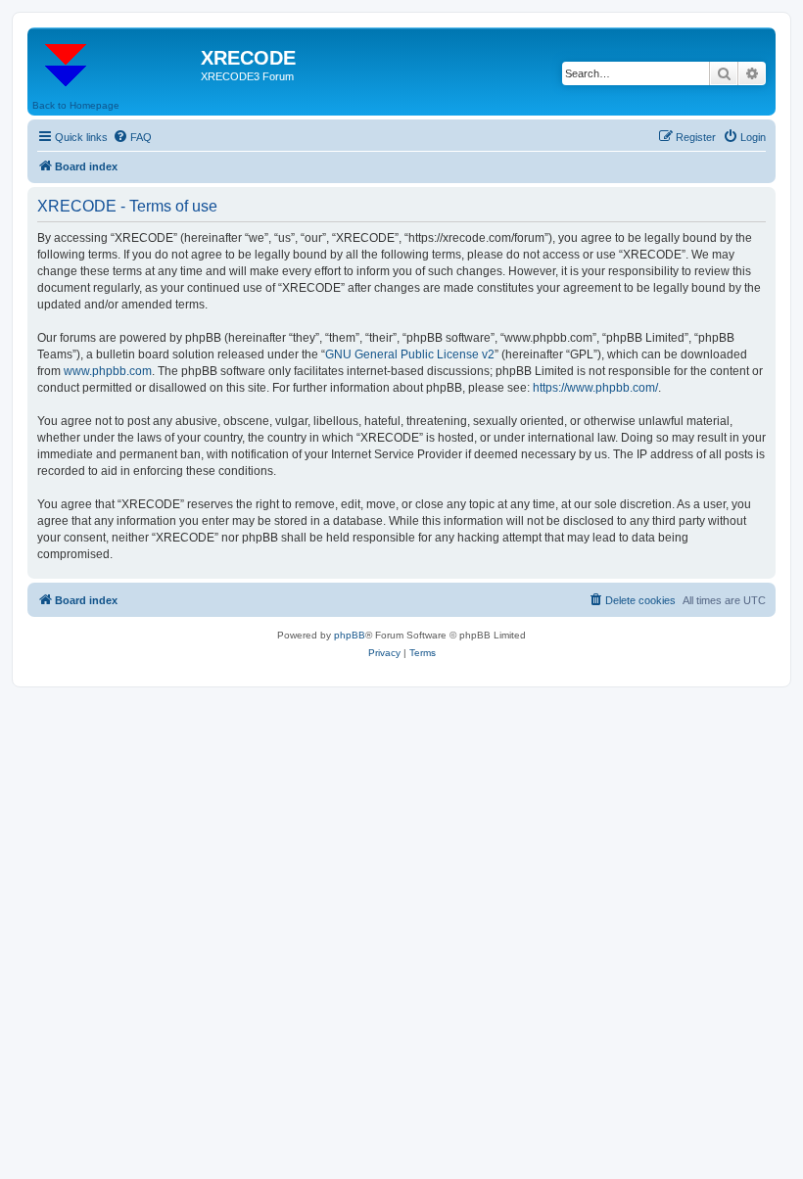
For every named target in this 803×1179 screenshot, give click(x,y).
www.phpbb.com (108, 371)
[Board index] (116, 63)
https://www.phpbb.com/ (595, 388)
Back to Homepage (75, 105)
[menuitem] (132, 137)
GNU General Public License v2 (410, 354)
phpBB (349, 635)
